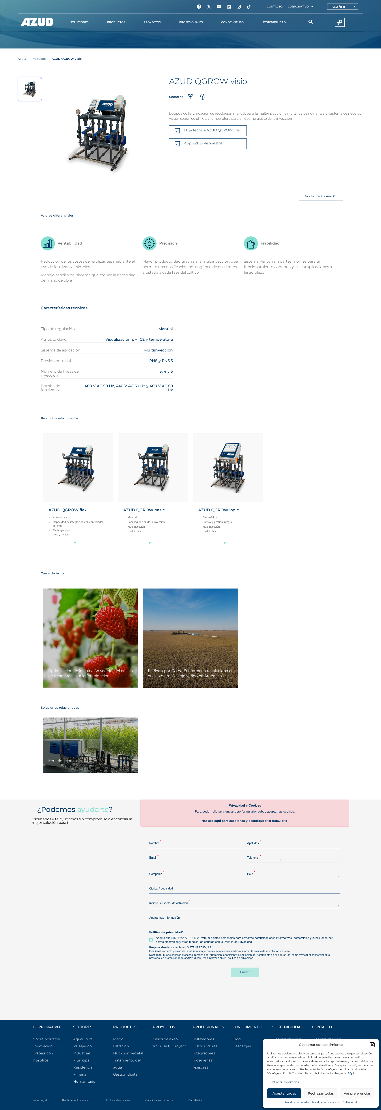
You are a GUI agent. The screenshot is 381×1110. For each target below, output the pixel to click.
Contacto (274, 6)
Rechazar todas (321, 1093)
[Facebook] (199, 6)
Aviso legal (350, 1102)
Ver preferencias (357, 1093)
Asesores (200, 1067)
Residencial (83, 1067)
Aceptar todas (284, 1093)
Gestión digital (125, 1074)
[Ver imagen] (30, 89)
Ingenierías (202, 1060)
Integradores (204, 1053)
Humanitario (84, 1081)
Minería (79, 1074)
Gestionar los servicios (284, 1082)
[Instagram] (238, 6)
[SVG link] (37, 22)
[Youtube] (219, 6)
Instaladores (203, 1039)
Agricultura (82, 1039)
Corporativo (298, 6)
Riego (118, 1039)
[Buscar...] (310, 22)
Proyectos (152, 22)
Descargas (242, 1046)
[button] (372, 1045)
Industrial (81, 1053)
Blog (237, 1039)
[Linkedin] (228, 6)
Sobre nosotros (46, 1039)
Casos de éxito (165, 1039)
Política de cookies (297, 1102)
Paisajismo (82, 1046)
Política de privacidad (326, 1102)
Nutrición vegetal (128, 1053)
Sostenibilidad (274, 22)
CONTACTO (322, 1027)
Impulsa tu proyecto (170, 1046)
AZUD (22, 58)
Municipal (81, 1060)
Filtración (121, 1046)
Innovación (43, 1046)
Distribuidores (205, 1046)
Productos (39, 58)
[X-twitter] (209, 6)
